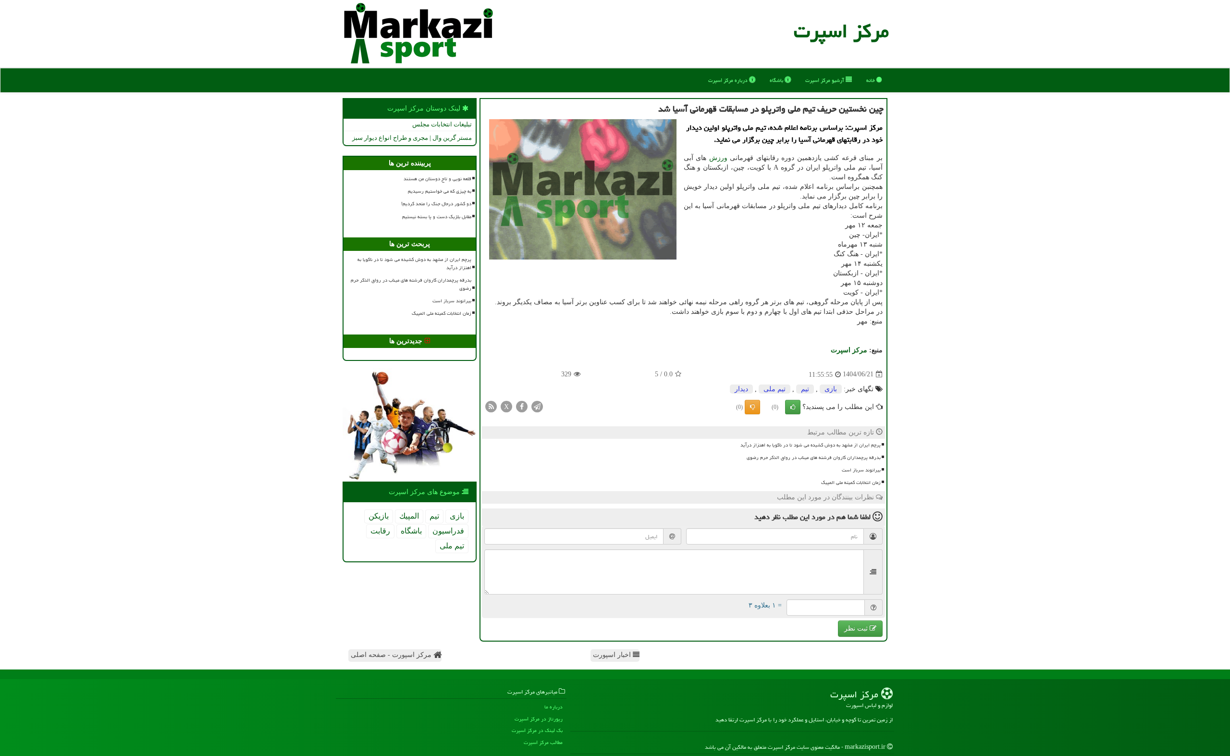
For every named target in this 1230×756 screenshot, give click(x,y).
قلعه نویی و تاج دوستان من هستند (437, 179)
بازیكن (379, 516)
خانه (871, 80)
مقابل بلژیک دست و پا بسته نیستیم (436, 217)
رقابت (380, 531)
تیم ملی (774, 389)
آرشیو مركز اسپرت (825, 80)
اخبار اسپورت (613, 654)
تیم (805, 389)
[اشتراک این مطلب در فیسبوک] (522, 405)
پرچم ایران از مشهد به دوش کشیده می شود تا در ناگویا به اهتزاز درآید (810, 445)
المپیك (409, 516)
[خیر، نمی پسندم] (752, 407)
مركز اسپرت (841, 31)
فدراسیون (448, 531)
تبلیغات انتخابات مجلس (442, 124)
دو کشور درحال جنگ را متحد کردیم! (436, 204)
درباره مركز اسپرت (728, 80)
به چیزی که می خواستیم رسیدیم (439, 191)
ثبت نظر (857, 628)
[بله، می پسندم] (792, 407)
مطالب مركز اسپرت (543, 742)
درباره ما (553, 707)
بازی (830, 389)
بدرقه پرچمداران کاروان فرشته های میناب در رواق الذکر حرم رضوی (814, 457)
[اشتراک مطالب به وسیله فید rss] (491, 405)
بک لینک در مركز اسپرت (537, 730)
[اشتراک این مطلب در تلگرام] (537, 405)
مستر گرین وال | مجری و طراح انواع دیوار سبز (412, 137)
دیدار (741, 389)
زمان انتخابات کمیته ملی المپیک (851, 482)
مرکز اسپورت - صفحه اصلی (392, 654)
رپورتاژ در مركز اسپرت (539, 719)
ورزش (718, 157)
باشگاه (777, 80)
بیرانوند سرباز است (861, 470)
